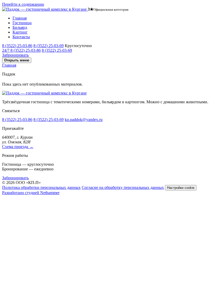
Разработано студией (31, 192)
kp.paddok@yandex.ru (84, 119)
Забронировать (15, 55)
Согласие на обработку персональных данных (123, 187)
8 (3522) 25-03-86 (17, 45)
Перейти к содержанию (23, 4)
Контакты (21, 37)
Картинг (20, 32)
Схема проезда (17, 146)
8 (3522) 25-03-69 (48, 45)
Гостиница (22, 23)
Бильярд (20, 27)
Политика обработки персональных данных (41, 187)
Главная (20, 18)
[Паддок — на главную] (45, 9)
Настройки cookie (180, 188)
